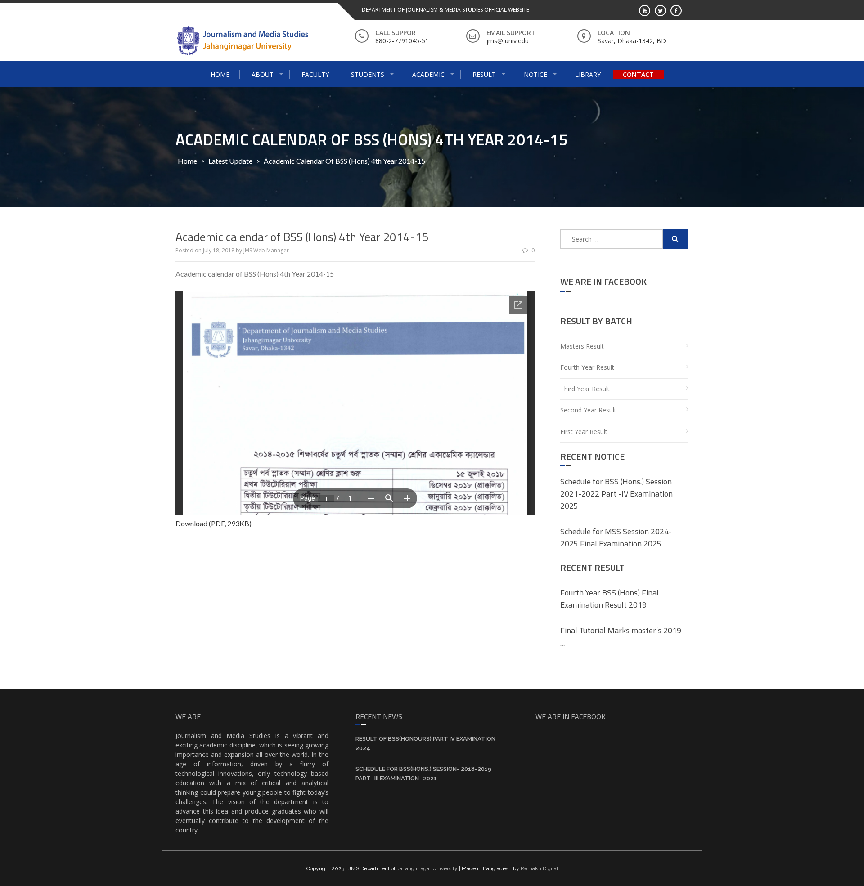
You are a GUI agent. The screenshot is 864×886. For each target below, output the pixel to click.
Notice (535, 74)
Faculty (315, 74)
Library (588, 74)
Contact (638, 74)
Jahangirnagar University (427, 868)
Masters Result (582, 346)
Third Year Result (585, 389)
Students (367, 74)
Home (220, 74)
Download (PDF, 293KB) (214, 523)
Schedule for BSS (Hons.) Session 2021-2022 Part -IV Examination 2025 (616, 493)
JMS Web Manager (266, 250)
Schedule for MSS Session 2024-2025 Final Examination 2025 (616, 537)
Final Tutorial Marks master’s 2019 (620, 630)
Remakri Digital (539, 868)
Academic (428, 74)
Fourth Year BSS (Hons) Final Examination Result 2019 (609, 598)
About (263, 74)
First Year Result (584, 431)
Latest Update (230, 161)
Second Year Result (588, 410)
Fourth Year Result (587, 367)
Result (484, 74)
